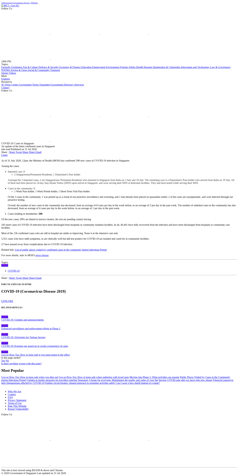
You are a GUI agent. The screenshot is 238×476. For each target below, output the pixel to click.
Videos (12, 73)
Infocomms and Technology (195, 67)
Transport (55, 70)
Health (140, 67)
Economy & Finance (70, 67)
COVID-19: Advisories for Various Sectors (23, 337)
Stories (5, 73)
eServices (79, 84)
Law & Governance (220, 67)
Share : (4, 152)
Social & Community (39, 70)
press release (42, 255)
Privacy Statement (17, 400)
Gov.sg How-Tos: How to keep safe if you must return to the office (35, 354)
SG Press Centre (10, 84)
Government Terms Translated (34, 84)
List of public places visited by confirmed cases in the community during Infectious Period (61, 249)
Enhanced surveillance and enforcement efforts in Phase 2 (30, 328)
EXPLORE (7, 301)
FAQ (10, 397)
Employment (99, 67)
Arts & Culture (31, 67)
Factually (6, 67)
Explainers (17, 67)
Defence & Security (49, 67)
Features (5, 78)
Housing (148, 67)
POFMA (6, 70)
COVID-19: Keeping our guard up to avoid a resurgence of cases (34, 346)
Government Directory (62, 84)
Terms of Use (15, 403)
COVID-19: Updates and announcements (22, 319)
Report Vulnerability (18, 409)
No (7, 360)
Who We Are (14, 391)
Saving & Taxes (19, 70)
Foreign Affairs (128, 67)
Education (86, 67)
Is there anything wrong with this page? (21, 363)
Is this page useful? (11, 357)
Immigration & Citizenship (167, 67)
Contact (5, 87)
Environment (113, 67)
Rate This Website (17, 406)
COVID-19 (14, 270)
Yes (3, 360)
